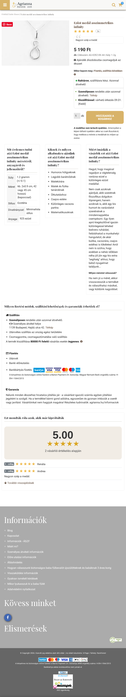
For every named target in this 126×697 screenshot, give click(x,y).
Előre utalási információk (21, 557)
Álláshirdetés (14, 562)
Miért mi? (12, 546)
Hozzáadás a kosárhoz (105, 117)
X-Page (86, 653)
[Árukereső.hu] (63, 676)
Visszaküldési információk (22, 573)
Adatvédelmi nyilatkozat (21, 589)
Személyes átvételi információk (25, 551)
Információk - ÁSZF (18, 541)
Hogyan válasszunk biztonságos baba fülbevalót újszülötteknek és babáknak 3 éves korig (59, 567)
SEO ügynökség (63, 690)
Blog (10, 530)
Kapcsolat (13, 535)
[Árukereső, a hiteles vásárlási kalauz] (116, 639)
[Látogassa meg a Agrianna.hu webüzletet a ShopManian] (63, 672)
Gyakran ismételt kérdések (22, 578)
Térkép (93, 95)
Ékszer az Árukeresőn (63, 680)
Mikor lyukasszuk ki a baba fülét (26, 583)
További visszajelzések (20, 482)
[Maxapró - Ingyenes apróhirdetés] (63, 685)
